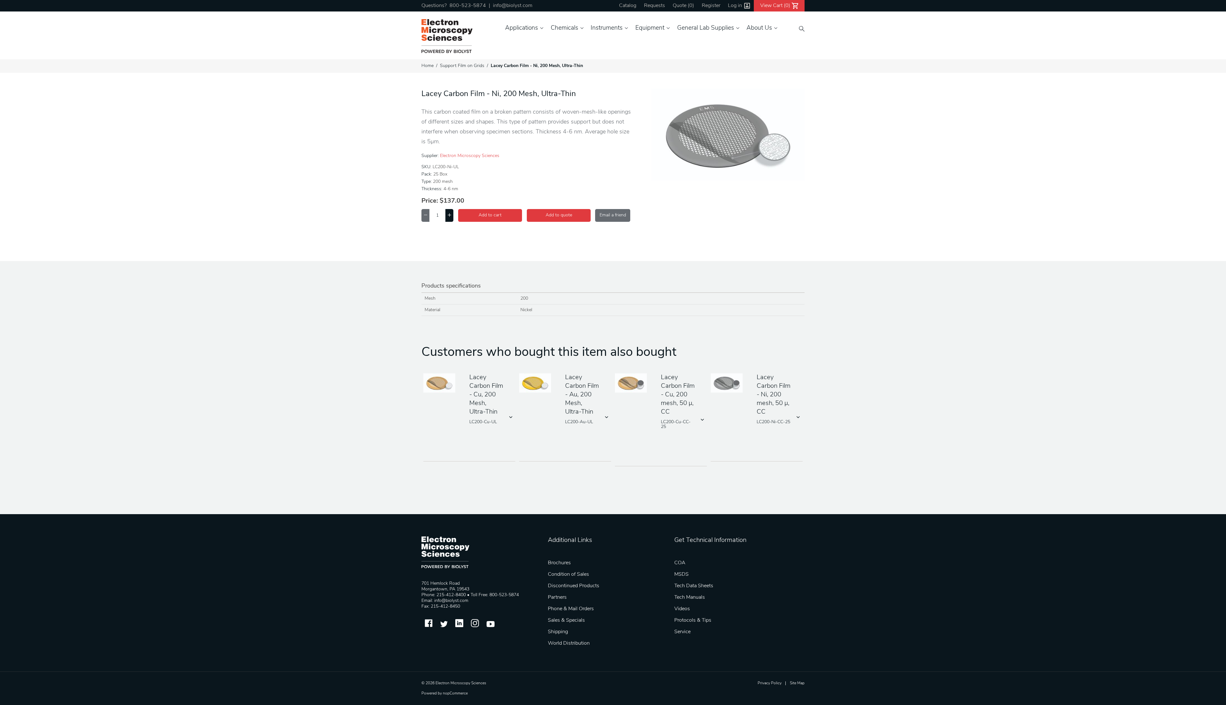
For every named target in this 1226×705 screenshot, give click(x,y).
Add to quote (559, 215)
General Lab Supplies (705, 28)
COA (679, 563)
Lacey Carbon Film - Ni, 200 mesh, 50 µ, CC (774, 394)
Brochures (559, 563)
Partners (557, 597)
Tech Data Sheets (693, 586)
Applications (521, 28)
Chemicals (564, 28)
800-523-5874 (468, 5)
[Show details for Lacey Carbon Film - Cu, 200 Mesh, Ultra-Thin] (441, 383)
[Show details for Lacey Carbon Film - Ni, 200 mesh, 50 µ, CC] (729, 383)
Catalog (627, 5)
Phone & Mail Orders (571, 608)
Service (682, 631)
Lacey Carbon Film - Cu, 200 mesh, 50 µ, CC (678, 394)
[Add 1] (449, 215)
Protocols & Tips (692, 620)
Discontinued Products (573, 586)
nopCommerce (455, 693)
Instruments (607, 28)
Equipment (649, 28)
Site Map (797, 683)
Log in (735, 5)
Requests (654, 5)
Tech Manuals (689, 597)
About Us (759, 28)
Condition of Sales (568, 574)
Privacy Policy (770, 683)
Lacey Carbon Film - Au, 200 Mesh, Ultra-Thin (582, 394)
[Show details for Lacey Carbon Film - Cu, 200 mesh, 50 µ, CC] (633, 383)
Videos (682, 608)
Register (711, 5)
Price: (429, 201)
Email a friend (613, 215)
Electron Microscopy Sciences (469, 156)
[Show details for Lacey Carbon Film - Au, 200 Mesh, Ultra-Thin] (537, 383)
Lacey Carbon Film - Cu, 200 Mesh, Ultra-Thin (486, 394)
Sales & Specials (566, 620)
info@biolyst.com (512, 5)
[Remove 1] (425, 215)
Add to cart (490, 215)
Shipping (558, 631)
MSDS (681, 574)
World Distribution (569, 643)
